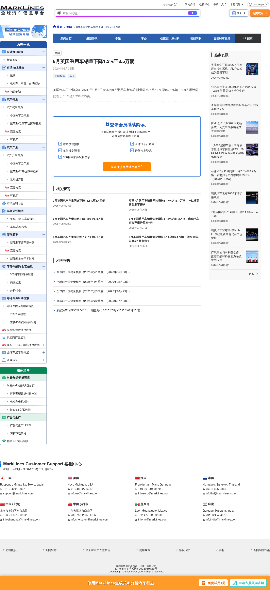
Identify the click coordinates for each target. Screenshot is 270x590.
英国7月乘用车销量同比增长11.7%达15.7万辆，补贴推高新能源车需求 (164, 202)
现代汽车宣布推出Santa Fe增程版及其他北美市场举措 (226, 234)
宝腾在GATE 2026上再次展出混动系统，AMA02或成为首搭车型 (226, 68)
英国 (57, 53)
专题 (118, 38)
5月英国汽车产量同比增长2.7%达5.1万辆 (78, 237)
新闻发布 (51, 550)
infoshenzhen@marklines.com (90, 519)
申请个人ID (219, 4)
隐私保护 (184, 550)
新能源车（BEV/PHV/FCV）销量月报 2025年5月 (87, 310)
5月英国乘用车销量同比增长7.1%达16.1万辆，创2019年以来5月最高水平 (163, 239)
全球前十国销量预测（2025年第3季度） (82, 291)
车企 (144, 38)
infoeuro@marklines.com (153, 493)
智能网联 (195, 38)
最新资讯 (91, 38)
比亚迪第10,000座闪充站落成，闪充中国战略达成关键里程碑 (226, 127)
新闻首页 (66, 38)
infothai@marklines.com (221, 493)
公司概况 (11, 550)
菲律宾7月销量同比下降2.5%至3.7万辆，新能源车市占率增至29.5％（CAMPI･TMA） (233, 175)
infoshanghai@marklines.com (21, 519)
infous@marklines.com (85, 493)
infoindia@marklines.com (221, 519)
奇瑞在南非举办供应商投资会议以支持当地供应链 (234, 107)
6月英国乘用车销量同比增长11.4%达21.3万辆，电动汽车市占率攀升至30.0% (164, 221)
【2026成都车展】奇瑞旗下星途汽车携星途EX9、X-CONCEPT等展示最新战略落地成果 (227, 151)
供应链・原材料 (170, 38)
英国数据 (60, 76)
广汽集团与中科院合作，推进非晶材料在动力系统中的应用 (226, 256)
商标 (222, 550)
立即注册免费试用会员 (125, 167)
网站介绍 (190, 4)
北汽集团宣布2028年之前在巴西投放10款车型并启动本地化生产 (233, 89)
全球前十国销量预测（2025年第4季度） (82, 282)
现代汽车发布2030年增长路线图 (226, 195)
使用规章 (144, 550)
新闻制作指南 (261, 550)
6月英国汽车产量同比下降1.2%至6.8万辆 (78, 219)
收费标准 (204, 4)
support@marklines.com (18, 493)
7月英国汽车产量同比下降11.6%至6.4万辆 (79, 200)
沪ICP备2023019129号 (143, 568)
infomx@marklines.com (152, 519)
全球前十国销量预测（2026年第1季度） (82, 272)
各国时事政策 (222, 38)
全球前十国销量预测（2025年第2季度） (82, 301)
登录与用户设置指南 (97, 550)
